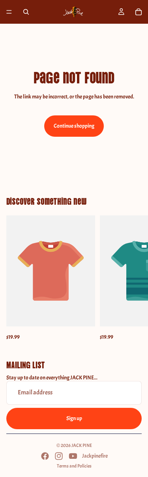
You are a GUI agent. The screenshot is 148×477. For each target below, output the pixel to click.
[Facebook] (45, 456)
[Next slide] (133, 278)
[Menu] (9, 12)
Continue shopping (74, 126)
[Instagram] (59, 456)
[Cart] (138, 12)
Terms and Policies (74, 466)
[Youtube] (73, 456)
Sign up (74, 418)
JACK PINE (81, 445)
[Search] (26, 12)
